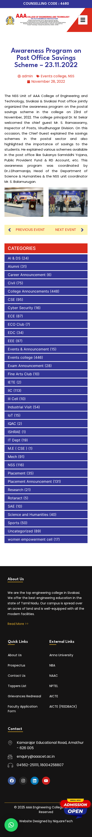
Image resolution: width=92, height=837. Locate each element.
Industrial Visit (20, 407)
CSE (11, 299)
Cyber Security (20, 308)
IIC (10, 390)
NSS (71, 76)
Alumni (13, 266)
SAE (11, 506)
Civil (11, 283)
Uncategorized (20, 531)
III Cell (13, 398)
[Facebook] (12, 781)
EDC (11, 332)
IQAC (12, 423)
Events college (53, 76)
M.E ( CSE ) (17, 448)
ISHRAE (14, 432)
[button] (11, 825)
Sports (13, 523)
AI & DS (14, 258)
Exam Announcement (26, 365)
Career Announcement (27, 274)
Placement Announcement (30, 481)
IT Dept (14, 440)
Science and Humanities (28, 514)
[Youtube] (46, 781)
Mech (12, 456)
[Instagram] (23, 781)
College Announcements (28, 291)
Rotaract (15, 498)
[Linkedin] (35, 781)
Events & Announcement (28, 349)
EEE (11, 341)
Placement (16, 473)
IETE (11, 382)
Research (15, 489)
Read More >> (18, 624)
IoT (10, 415)
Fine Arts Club (20, 374)
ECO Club (16, 324)
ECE (11, 316)
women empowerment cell (30, 539)
